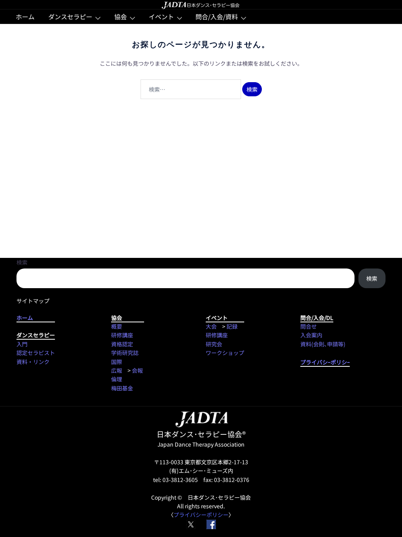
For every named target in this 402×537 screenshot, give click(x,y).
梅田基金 (122, 388)
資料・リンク (32, 362)
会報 (137, 370)
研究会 (214, 344)
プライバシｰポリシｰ (325, 362)
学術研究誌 (125, 353)
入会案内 (311, 335)
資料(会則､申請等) (322, 344)
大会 (211, 326)
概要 (116, 326)
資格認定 (122, 344)
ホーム (25, 16)
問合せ (308, 326)
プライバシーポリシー (201, 515)
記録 (232, 326)
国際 (116, 362)
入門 (21, 344)
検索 (21, 262)
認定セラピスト (35, 353)
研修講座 (122, 335)
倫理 (116, 379)
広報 (116, 370)
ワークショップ (225, 353)
